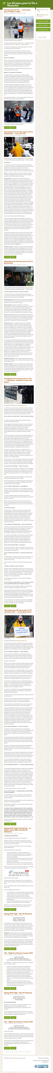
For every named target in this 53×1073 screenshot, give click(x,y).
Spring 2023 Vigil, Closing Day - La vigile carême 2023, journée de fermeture (17, 830)
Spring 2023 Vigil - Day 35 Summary (18, 914)
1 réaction (7, 127)
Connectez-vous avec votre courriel (42, 15)
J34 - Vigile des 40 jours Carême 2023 (18, 953)
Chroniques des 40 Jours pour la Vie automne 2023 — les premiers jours (18, 611)
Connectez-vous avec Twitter (42, 10)
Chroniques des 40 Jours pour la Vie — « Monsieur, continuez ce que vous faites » (18, 380)
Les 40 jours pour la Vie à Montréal (22, 4)
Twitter (13, 1058)
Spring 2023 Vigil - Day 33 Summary (18, 993)
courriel (23, 1058)
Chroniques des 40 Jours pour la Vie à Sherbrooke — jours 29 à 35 (18, 133)
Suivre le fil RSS (42, 37)
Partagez (13, 127)
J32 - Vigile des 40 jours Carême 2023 (18, 1022)
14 (28, 1051)
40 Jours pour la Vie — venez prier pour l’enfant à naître (17, 11)
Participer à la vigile (43, 21)
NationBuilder (46, 1058)
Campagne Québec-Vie (17, 43)
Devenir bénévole (43, 25)
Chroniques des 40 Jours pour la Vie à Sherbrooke (18, 262)
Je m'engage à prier (43, 29)
